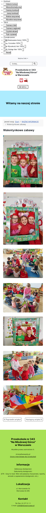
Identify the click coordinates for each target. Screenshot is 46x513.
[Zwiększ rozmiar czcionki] (21, 43)
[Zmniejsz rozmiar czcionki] (4, 43)
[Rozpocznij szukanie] (34, 63)
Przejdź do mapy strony (1, 57)
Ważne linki (22, 58)
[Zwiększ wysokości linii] (25, 46)
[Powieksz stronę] (27, 40)
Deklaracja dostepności (23, 469)
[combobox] (21, 63)
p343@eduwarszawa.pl (25, 506)
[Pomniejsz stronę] (4, 40)
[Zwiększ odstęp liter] (23, 49)
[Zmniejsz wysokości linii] (4, 46)
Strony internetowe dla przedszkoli (23, 457)
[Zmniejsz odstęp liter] (4, 49)
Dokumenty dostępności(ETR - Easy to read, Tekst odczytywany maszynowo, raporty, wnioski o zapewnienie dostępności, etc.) (23, 473)
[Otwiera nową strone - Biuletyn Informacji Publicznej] (25, 80)
